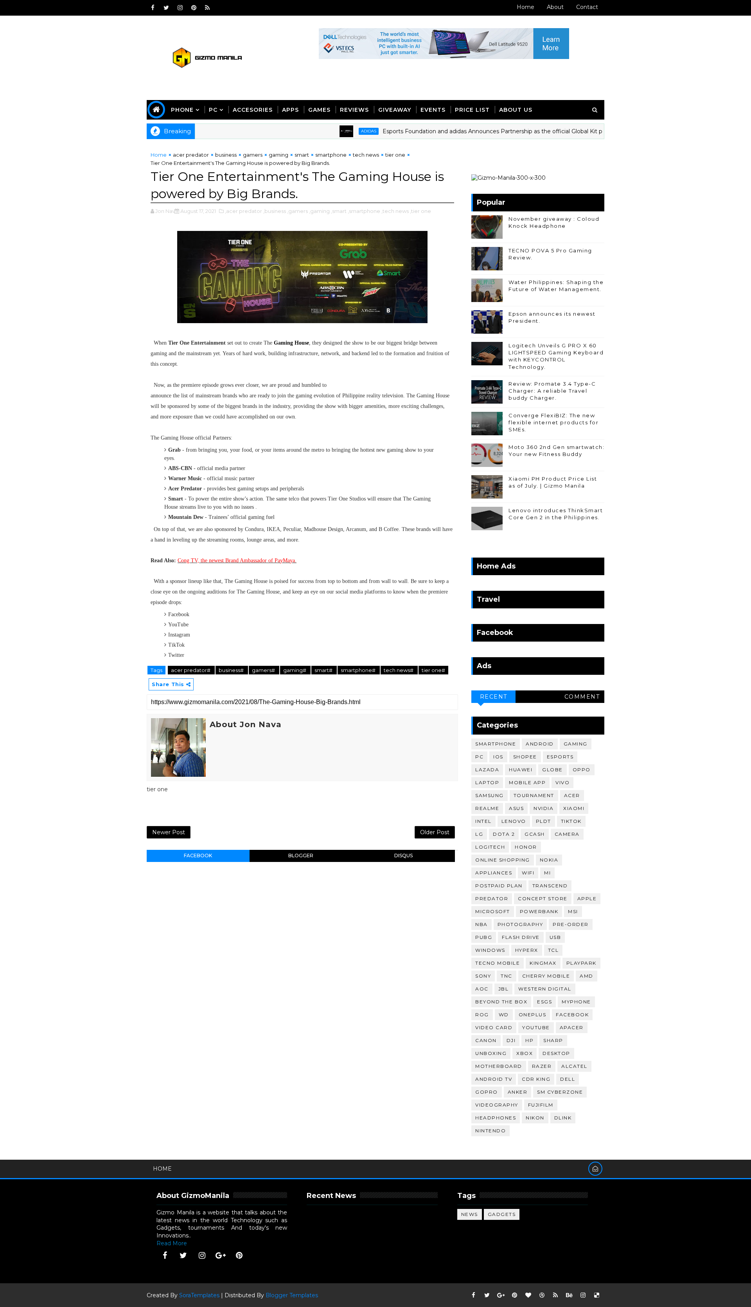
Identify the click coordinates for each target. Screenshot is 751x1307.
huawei (520, 769)
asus (516, 808)
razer (542, 1066)
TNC (506, 976)
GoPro (486, 1092)
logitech (490, 847)
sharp (553, 1040)
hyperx (526, 950)
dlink (563, 1118)
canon (486, 1040)
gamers (252, 155)
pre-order (571, 924)
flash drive (521, 937)
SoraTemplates (199, 1295)
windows (490, 950)
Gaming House (291, 343)
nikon (535, 1118)
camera (567, 834)
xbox (524, 1053)
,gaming (319, 211)
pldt (543, 821)
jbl (503, 989)
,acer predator (243, 211)
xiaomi (573, 808)
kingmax (543, 963)
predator (491, 898)
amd (586, 976)
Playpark (581, 963)
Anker (518, 1092)
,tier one (420, 211)
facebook (198, 855)
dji (511, 1040)
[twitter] (166, 8)
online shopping (502, 860)
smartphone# (359, 670)
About (555, 7)
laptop (487, 782)
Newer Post (168, 832)
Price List (472, 109)
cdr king (536, 1079)
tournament (534, 795)
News (469, 1214)
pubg (483, 937)
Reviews (354, 109)
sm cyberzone (560, 1092)
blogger (300, 855)
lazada (487, 769)
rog (482, 1014)
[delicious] (596, 1295)
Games (319, 109)
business (226, 155)
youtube (536, 1027)
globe (552, 769)
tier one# (433, 670)
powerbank (539, 911)
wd (504, 1014)
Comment (582, 696)
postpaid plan (499, 886)
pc (479, 757)
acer (572, 795)
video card (493, 1027)
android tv (493, 1079)
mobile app (527, 782)
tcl (553, 950)
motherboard (498, 1066)
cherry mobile (546, 976)
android (540, 744)
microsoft (492, 911)
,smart (339, 211)
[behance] (569, 1295)
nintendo (490, 1131)
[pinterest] (193, 8)
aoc (482, 989)
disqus (403, 855)
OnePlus (532, 1014)
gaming (278, 155)
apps (290, 109)
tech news (366, 155)
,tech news (395, 211)
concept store (543, 898)
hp (529, 1040)
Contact (587, 7)
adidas (340, 131)
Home (525, 7)
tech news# (399, 670)
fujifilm (540, 1105)
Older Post (434, 832)
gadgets (502, 1214)
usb (555, 937)
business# (232, 670)
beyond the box (501, 1002)
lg (479, 834)
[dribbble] (542, 1295)
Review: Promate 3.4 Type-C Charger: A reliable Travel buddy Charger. (552, 391)
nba (481, 924)
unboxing (491, 1053)
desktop (556, 1053)
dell (567, 1079)
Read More (171, 1243)
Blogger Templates (292, 1295)
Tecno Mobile (497, 963)
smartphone (331, 155)
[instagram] (180, 8)
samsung (489, 795)
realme (487, 808)
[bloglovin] (528, 1295)
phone (182, 109)
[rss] (207, 8)
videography (496, 1105)
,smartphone (364, 211)
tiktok (571, 821)
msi (573, 911)
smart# (324, 670)
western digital (544, 989)
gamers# (264, 670)
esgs (544, 1002)
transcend (550, 886)
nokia (549, 860)
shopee (525, 757)
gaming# (295, 670)
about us (515, 109)
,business (274, 211)
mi (547, 873)
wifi (528, 873)
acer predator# (191, 670)
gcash (535, 834)
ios (498, 757)
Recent (493, 696)
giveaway (394, 109)
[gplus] (220, 1255)
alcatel (574, 1066)
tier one (395, 155)
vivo (562, 782)
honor (526, 847)
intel (483, 821)
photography (520, 924)
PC (213, 109)
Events (433, 109)
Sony (483, 976)
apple (587, 898)
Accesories (253, 109)
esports (560, 757)
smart (302, 155)
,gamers (297, 211)
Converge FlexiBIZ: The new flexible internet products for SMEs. (553, 422)
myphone (576, 1002)
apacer (572, 1027)
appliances (493, 873)
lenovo (513, 821)
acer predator (191, 155)
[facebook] (152, 8)
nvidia (543, 808)
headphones (495, 1118)
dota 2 (504, 834)
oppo (582, 769)
